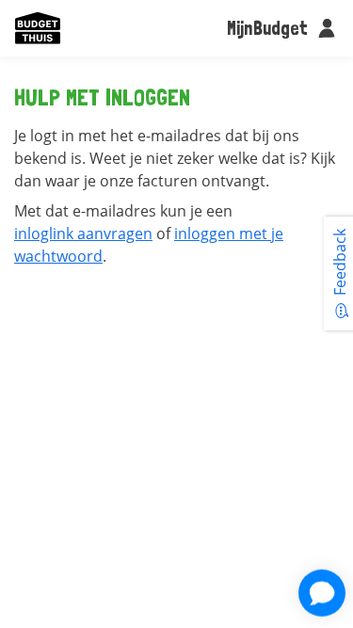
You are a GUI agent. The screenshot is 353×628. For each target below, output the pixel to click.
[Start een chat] (321, 593)
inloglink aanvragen (83, 233)
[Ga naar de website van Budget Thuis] (37, 28)
